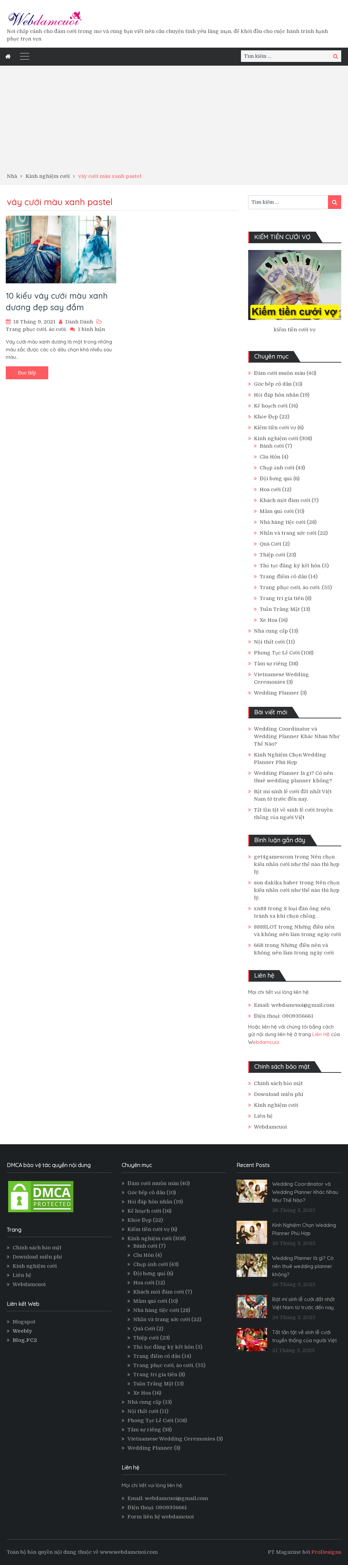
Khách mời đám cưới (285, 500)
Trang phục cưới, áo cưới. (36, 329)
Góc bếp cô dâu (273, 384)
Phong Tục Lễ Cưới (277, 653)
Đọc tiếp (27, 373)
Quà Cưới (270, 544)
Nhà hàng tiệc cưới (283, 522)
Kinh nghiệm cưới (276, 438)
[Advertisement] (174, 121)
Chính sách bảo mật (278, 1083)
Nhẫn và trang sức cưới (288, 533)
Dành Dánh (79, 322)
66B (258, 945)
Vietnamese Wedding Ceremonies (171, 1439)
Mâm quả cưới (277, 511)
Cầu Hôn (270, 457)
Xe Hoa (268, 620)
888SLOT (265, 927)
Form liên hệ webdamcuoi (160, 1517)
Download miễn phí (278, 1094)
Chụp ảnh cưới (277, 468)
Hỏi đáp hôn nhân (276, 395)
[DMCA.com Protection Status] (41, 1212)
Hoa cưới (270, 489)
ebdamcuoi (266, 1042)
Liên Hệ (321, 1034)
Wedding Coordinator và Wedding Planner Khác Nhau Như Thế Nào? (296, 736)
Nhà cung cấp (271, 631)
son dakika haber (276, 883)
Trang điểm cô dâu (283, 576)
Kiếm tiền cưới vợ (275, 427)
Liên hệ (263, 1116)
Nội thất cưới (269, 642)
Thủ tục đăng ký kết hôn (290, 566)
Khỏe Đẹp (266, 417)
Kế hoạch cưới (271, 406)
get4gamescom (273, 857)
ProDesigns (326, 1552)
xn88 (260, 908)
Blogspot (24, 1322)
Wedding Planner (276, 693)
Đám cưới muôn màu (279, 373)
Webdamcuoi (270, 1127)
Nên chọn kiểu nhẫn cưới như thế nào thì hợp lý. (297, 864)
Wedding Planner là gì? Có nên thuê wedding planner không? (303, 1266)
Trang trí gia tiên (282, 598)
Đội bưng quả (276, 479)
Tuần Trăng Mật (280, 609)
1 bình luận (91, 329)
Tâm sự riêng (271, 664)
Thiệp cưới (272, 555)
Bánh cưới (272, 446)
